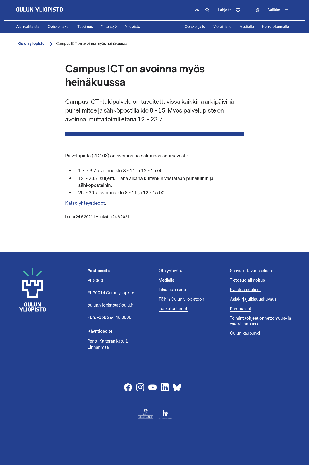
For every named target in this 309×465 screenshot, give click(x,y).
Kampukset (240, 309)
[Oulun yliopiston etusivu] (54, 10)
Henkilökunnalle (275, 26)
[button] (278, 10)
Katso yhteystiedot (85, 203)
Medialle (247, 26)
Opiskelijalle (195, 26)
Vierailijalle (222, 26)
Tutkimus (85, 26)
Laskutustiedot (173, 309)
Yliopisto (132, 26)
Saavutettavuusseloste (251, 271)
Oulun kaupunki (245, 333)
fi (256, 14)
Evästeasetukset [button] (245, 290)
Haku (197, 10)
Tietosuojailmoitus (247, 280)
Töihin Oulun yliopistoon (181, 299)
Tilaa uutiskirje (172, 290)
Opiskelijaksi (58, 26)
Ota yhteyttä (170, 271)
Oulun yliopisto (31, 43)
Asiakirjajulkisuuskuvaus (253, 299)
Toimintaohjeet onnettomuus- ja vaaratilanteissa (260, 321)
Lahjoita (225, 9)
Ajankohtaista (28, 26)
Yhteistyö (109, 26)
